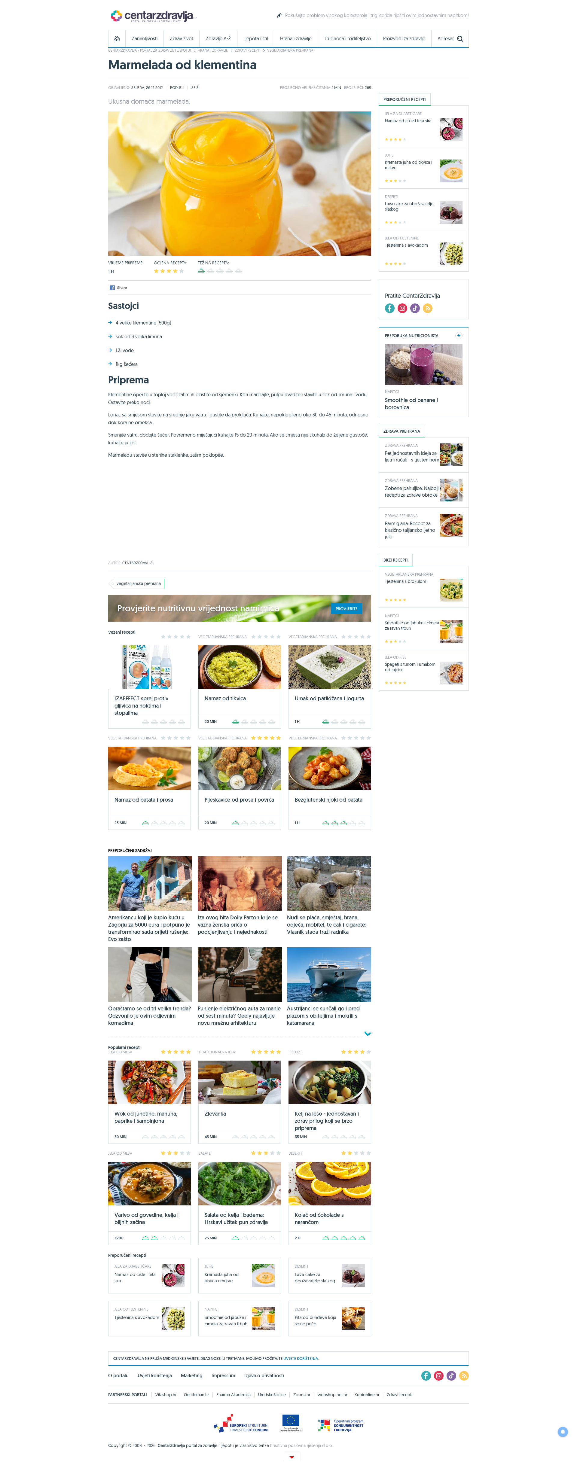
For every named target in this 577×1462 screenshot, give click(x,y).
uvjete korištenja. (301, 1358)
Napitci (211, 1309)
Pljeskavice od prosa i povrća (239, 799)
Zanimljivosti (144, 38)
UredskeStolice (272, 1394)
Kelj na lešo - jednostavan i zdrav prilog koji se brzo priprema (327, 1121)
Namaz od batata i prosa (143, 799)
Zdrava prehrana (401, 445)
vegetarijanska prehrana (139, 583)
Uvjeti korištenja (155, 1375)
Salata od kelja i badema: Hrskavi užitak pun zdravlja (236, 1218)
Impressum (223, 1375)
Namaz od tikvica (225, 698)
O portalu (118, 1375)
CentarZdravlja (153, 16)
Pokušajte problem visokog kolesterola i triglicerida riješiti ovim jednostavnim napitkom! (377, 15)
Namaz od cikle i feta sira (408, 120)
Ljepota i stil (255, 38)
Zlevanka (215, 1113)
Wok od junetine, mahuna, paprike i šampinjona (145, 1117)
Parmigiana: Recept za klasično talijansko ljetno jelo (410, 530)
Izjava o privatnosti (264, 1375)
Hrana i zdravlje (296, 38)
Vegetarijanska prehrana (290, 50)
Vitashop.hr (165, 1394)
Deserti (301, 1266)
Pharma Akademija (233, 1394)
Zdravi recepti (247, 50)
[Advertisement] (239, 513)
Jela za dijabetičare (132, 1266)
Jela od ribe (395, 657)
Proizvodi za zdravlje (404, 38)
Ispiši (195, 87)
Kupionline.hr (367, 1394)
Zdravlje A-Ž (218, 38)
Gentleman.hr (196, 1394)
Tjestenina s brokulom (405, 581)
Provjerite (347, 608)
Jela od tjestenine (131, 1309)
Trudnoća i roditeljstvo (347, 38)
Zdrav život (181, 38)
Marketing (192, 1375)
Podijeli (177, 87)
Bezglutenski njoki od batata (328, 799)
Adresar (446, 38)
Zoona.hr (301, 1394)
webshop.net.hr (332, 1394)
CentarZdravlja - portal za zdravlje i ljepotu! (149, 50)
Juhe (209, 1266)
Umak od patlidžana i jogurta (329, 698)
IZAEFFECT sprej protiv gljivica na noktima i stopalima (141, 705)
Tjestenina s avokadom (136, 1317)
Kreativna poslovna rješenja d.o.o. (301, 1445)
